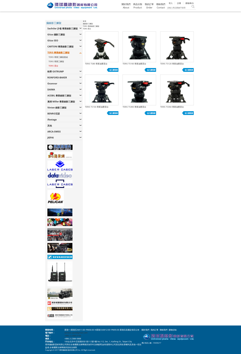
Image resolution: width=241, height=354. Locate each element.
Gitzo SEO (52, 40)
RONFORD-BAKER (57, 77)
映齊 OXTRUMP (55, 71)
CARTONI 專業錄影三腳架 (60, 46)
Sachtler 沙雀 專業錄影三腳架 (62, 28)
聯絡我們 (164, 329)
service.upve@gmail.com (76, 332)
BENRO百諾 (53, 113)
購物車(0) (189, 3)
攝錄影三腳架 (88, 23)
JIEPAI (50, 137)
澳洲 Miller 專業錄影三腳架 (61, 101)
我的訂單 (154, 329)
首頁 (84, 21)
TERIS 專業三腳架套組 (58, 57)
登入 (171, 3)
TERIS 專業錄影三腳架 (58, 52)
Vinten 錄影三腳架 (57, 107)
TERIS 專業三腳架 (56, 61)
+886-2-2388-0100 (72, 335)
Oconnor (52, 83)
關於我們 (145, 329)
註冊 (179, 3)
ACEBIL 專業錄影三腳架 (59, 95)
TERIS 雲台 (53, 65)
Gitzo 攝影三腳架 (56, 34)
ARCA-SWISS (54, 131)
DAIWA (51, 89)
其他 (49, 125)
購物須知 (173, 329)
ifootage (52, 119)
